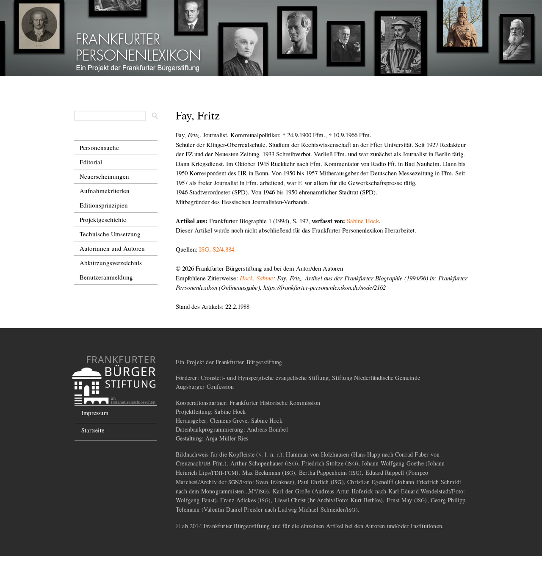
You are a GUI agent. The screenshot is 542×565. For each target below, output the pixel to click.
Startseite (92, 430)
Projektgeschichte (103, 219)
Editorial (91, 162)
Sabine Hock (363, 220)
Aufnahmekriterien (105, 190)
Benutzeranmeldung (106, 277)
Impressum (94, 413)
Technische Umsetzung (110, 234)
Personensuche (99, 147)
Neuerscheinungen (104, 176)
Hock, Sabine (256, 278)
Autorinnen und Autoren (112, 248)
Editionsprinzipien (104, 205)
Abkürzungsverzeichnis (111, 262)
